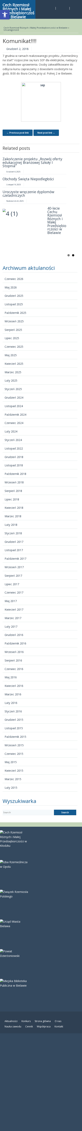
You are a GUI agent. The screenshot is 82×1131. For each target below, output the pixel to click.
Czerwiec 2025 (14, 346)
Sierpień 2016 (13, 660)
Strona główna (43, 1021)
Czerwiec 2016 (14, 669)
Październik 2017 (15, 558)
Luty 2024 (11, 431)
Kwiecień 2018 (14, 508)
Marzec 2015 (13, 779)
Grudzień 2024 (14, 397)
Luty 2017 (11, 626)
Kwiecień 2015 (14, 770)
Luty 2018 (11, 525)
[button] (5, 14)
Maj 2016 (11, 677)
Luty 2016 (11, 703)
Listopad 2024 (14, 406)
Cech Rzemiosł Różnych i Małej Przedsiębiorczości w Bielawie (35, 27)
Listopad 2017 (14, 550)
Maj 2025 (11, 355)
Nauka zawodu (13, 1026)
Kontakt (59, 1026)
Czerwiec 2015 (14, 754)
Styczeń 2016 (13, 711)
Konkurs (26, 1021)
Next (76, 148)
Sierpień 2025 (13, 330)
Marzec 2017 (13, 618)
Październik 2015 (15, 737)
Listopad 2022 (14, 448)
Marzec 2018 (13, 516)
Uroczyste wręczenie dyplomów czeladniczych (28, 193)
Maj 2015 (11, 762)
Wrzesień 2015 (14, 745)
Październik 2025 (15, 313)
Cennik (29, 1026)
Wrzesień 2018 (14, 482)
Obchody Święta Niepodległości (28, 179)
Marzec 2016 (13, 694)
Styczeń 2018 (13, 533)
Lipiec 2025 (12, 338)
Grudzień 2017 (14, 542)
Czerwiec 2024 (14, 423)
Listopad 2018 (14, 465)
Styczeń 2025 (13, 389)
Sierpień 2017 (13, 575)
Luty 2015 (11, 787)
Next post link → (46, 132)
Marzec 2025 (13, 372)
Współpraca (44, 1026)
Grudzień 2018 (14, 457)
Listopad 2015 (14, 728)
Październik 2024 (15, 414)
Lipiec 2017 (12, 584)
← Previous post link (18, 132)
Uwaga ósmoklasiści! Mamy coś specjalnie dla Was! (28, 243)
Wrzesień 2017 (14, 567)
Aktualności (11, 1021)
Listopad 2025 (14, 304)
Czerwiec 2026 (14, 279)
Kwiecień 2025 (14, 364)
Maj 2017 (11, 601)
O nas (58, 1021)
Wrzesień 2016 (14, 652)
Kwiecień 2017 (14, 609)
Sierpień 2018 (13, 491)
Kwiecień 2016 (14, 686)
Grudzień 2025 (14, 296)
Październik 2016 (15, 643)
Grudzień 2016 (14, 635)
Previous (70, 148)
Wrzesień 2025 (14, 321)
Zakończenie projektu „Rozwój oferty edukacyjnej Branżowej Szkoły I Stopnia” (32, 162)
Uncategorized (11, 30)
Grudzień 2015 (14, 720)
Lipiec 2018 (12, 499)
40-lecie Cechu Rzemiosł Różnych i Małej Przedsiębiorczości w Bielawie (56, 220)
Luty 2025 (11, 380)
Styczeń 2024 (13, 440)
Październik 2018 (15, 474)
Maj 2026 (11, 287)
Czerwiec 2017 (14, 592)
